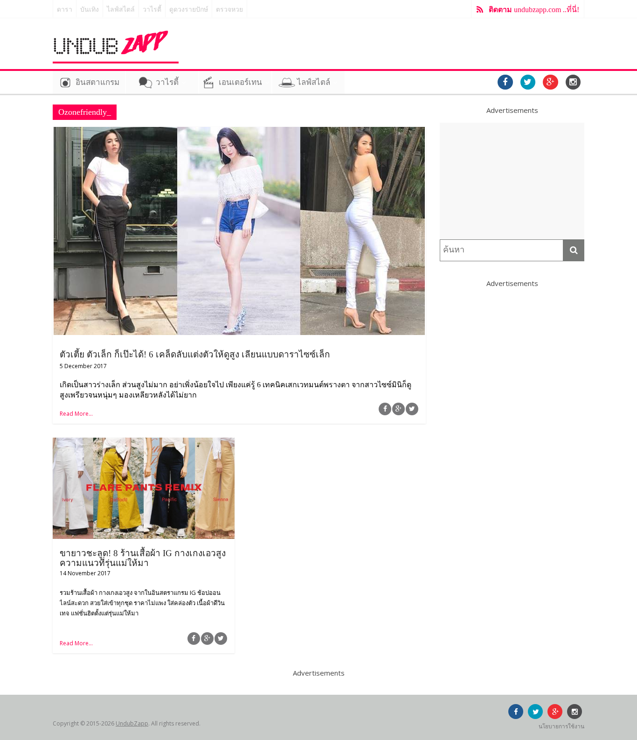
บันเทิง (89, 9)
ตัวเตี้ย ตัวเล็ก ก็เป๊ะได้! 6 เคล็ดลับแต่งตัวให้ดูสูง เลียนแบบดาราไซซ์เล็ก (195, 354)
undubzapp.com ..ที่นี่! (534, 10)
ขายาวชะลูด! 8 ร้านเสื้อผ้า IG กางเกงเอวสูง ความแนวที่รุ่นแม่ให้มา (143, 558)
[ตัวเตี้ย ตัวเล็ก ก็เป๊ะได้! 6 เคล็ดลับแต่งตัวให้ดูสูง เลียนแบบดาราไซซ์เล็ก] (239, 132)
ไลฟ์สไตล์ (121, 9)
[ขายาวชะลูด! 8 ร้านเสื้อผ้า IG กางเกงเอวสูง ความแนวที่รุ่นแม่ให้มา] (144, 443)
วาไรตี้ (152, 9)
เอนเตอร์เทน (240, 82)
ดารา (64, 9)
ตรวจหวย (229, 9)
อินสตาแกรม (97, 82)
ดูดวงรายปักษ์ (188, 9)
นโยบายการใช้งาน (561, 726)
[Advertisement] (512, 181)
